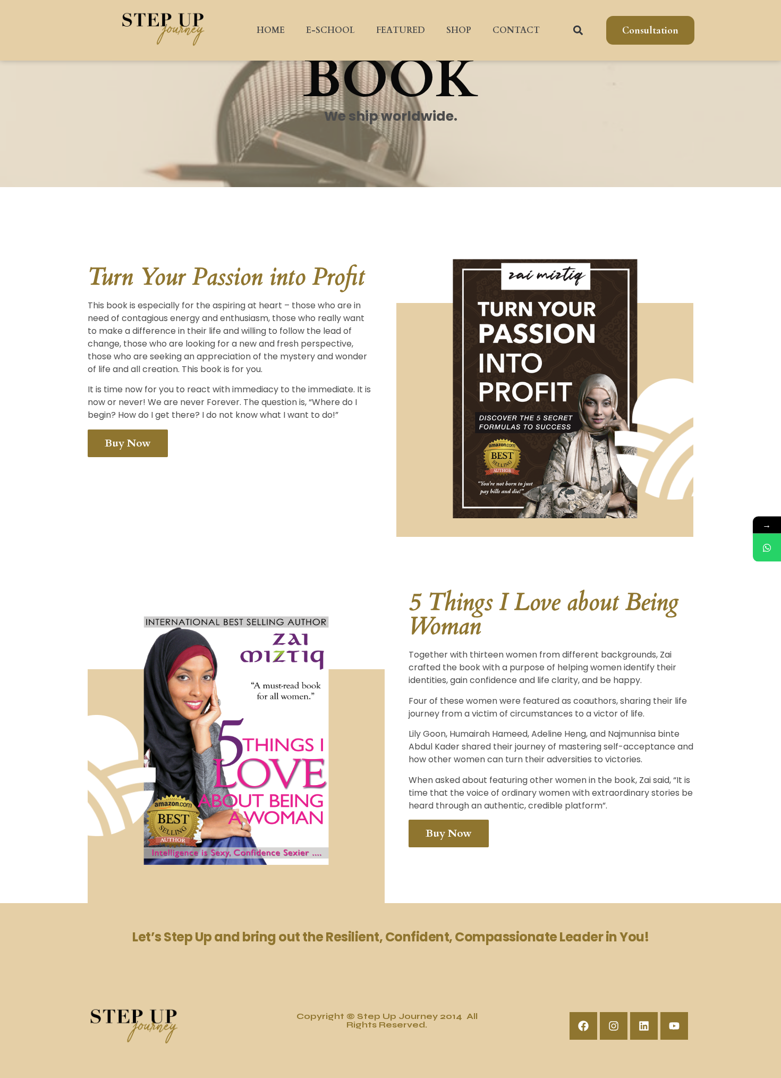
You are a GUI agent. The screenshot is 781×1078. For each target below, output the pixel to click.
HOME (271, 30)
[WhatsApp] (767, 548)
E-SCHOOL (330, 30)
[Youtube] (674, 1026)
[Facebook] (583, 1026)
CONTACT (516, 30)
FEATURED (400, 30)
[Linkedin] (644, 1026)
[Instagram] (613, 1026)
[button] (578, 30)
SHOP (458, 30)
